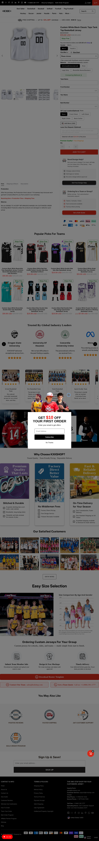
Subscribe (49, 437)
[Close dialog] (68, 395)
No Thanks (49, 442)
